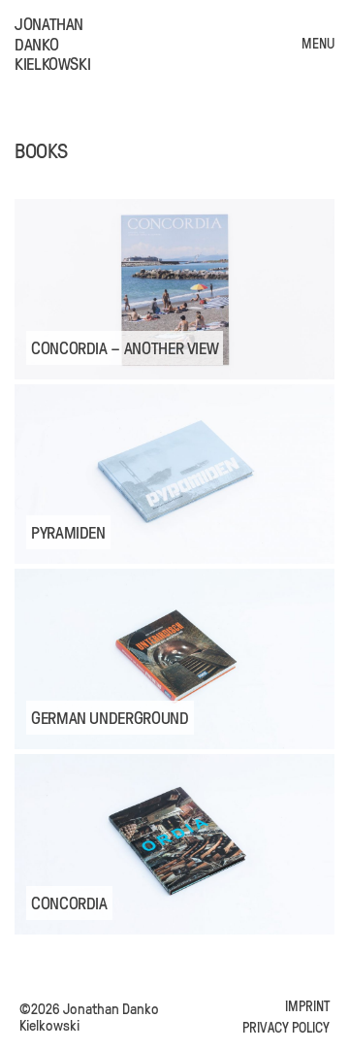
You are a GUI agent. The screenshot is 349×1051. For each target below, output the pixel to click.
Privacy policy (286, 1027)
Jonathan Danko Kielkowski (52, 43)
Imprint (307, 1006)
